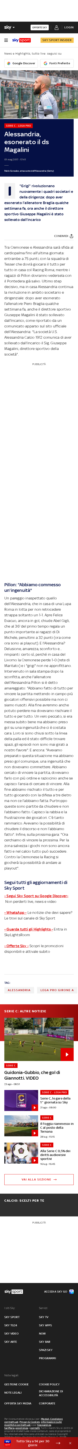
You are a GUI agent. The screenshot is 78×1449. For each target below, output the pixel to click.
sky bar (44, 1341)
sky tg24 (10, 1325)
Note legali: (11, 1375)
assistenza (21, 1428)
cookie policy (49, 1384)
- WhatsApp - (15, 912)
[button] (32, 1443)
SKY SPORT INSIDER (57, 40)
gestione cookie (16, 1384)
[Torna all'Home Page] (21, 40)
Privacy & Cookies (30, 1421)
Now (42, 1333)
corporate (47, 1403)
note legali (12, 1392)
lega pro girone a (57, 990)
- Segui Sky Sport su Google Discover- (36, 896)
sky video (11, 1333)
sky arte (10, 1341)
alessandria (19, 990)
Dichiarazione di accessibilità (51, 1393)
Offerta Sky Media (17, 1403)
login (69, 27)
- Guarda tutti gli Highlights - (28, 929)
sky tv (43, 1317)
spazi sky (45, 1350)
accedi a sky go (55, 1291)
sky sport (12, 1317)
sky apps (45, 1325)
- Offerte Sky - (16, 946)
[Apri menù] (6, 40)
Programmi (47, 1358)
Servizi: (43, 1308)
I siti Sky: (9, 1308)
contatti (35, 1428)
